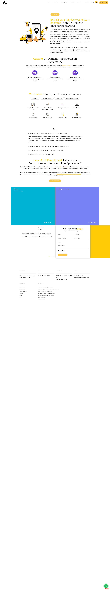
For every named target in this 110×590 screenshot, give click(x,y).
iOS (60, 166)
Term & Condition (23, 291)
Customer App (35, 98)
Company (79, 2)
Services (72, 2)
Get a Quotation (55, 180)
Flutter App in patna (42, 297)
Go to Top (107, 588)
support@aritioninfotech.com (81, 277)
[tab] (55, 133)
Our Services (22, 286)
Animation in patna (41, 299)
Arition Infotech (66, 65)
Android (66, 166)
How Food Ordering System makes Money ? (41, 154)
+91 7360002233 (45, 275)
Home (48, 2)
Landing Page (64, 2)
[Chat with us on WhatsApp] (106, 586)
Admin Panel (59, 98)
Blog (92, 2)
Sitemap (21, 293)
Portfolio (87, 2)
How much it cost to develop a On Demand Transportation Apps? (47, 133)
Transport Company (47, 98)
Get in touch (103, 2)
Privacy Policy (22, 289)
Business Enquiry (78, 275)
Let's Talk (55, 14)
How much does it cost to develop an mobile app (69, 174)
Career (21, 295)
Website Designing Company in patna (45, 286)
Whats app (58, 275)
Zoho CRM (55, 2)
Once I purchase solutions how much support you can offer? (46, 150)
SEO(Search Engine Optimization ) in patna (46, 293)
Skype (57, 279)
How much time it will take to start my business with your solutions (48, 146)
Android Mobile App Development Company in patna (48, 289)
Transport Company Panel (72, 98)
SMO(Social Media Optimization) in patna (46, 295)
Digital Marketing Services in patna (45, 291)
